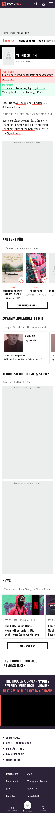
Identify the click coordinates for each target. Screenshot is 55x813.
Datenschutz (12, 781)
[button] (12, 809)
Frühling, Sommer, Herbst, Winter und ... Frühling (13, 292)
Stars (12, 32)
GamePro (10, 795)
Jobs (8, 788)
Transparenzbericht (38, 781)
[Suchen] (36, 4)
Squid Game (14, 133)
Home (5, 32)
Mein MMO (33, 795)
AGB (30, 773)
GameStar (33, 788)
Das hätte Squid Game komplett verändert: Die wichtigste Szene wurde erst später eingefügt (22, 630)
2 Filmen (21, 103)
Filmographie (27, 40)
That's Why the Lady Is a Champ (27, 691)
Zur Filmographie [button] (27, 305)
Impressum (12, 773)
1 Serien (37, 103)
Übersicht (9, 40)
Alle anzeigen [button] (27, 645)
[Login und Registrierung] (43, 4)
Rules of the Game (24, 129)
